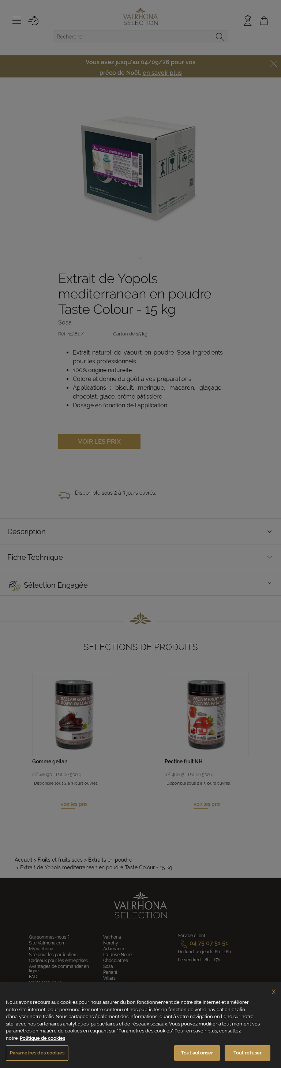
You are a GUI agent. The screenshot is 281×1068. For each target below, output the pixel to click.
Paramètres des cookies (37, 1053)
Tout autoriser (197, 1053)
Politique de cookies (42, 1038)
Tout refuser (247, 1053)
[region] (140, 1025)
